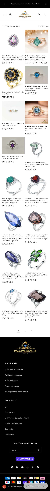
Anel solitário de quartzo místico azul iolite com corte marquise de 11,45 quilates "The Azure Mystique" (13, 238)
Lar (6, 407)
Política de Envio (11, 380)
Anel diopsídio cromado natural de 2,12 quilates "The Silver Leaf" (36, 275)
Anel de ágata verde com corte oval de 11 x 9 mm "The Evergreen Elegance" (13, 200)
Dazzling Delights (20, 487)
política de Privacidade (14, 369)
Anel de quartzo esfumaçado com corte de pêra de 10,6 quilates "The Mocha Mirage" (36, 237)
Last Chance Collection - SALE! (17, 418)
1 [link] (18, 330)
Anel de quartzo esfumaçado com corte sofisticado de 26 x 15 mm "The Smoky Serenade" (36, 314)
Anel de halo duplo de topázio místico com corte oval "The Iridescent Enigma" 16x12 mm (13, 57)
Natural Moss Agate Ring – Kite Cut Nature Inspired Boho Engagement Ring (36, 57)
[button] (5, 14)
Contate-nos (9, 434)
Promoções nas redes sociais (16, 391)
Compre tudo (10, 412)
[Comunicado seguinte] (45, 4)
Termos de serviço (12, 386)
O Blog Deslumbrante (13, 423)
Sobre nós (9, 429)
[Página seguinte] (31, 330)
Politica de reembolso (13, 375)
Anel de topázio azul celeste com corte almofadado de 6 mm (36, 128)
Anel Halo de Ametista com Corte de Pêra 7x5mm (12, 158)
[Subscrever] (38, 450)
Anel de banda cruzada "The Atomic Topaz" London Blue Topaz (12, 313)
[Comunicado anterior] (4, 4)
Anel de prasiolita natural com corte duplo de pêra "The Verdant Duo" (36, 164)
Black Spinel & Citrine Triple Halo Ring (13, 93)
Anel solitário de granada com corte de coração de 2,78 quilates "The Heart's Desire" (36, 200)
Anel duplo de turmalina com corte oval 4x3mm (13, 124)
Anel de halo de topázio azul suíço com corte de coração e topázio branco (36, 88)
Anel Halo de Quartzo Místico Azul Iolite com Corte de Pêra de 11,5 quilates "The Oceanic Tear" (13, 276)
